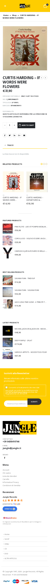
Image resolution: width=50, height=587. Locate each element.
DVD (6, 553)
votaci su (8, 508)
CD (3, 195)
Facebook (5, 135)
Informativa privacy (18, 392)
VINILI (7, 544)
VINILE (28, 195)
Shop (14, 15)
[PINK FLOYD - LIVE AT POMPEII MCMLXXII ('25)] (8, 228)
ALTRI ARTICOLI (11, 558)
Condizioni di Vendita (11, 485)
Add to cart (28, 125)
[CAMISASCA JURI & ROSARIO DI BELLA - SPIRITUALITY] (8, 252)
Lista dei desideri (10, 476)
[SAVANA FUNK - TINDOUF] (8, 280)
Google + (19, 135)
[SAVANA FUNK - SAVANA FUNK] (8, 292)
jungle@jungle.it (12, 448)
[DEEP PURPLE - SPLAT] (8, 342)
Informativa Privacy (11, 482)
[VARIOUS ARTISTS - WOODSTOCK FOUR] (8, 354)
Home (6, 15)
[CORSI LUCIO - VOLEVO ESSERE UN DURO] (8, 240)
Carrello (6, 479)
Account (6, 470)
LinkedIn (14, 135)
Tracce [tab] (10, 145)
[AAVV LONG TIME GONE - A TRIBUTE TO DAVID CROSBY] (8, 304)
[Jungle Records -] (25, 6)
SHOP (7, 539)
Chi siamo (7, 473)
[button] (41, 164)
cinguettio (10, 135)
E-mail (24, 135)
